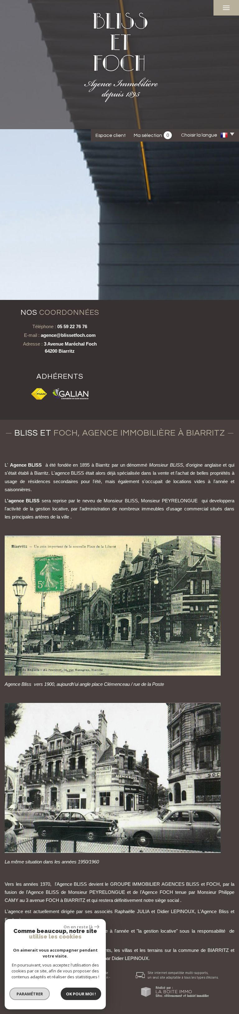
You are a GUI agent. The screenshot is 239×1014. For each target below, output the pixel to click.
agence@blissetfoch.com (68, 335)
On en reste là (78, 927)
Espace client (111, 135)
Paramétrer (29, 994)
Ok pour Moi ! (81, 994)
